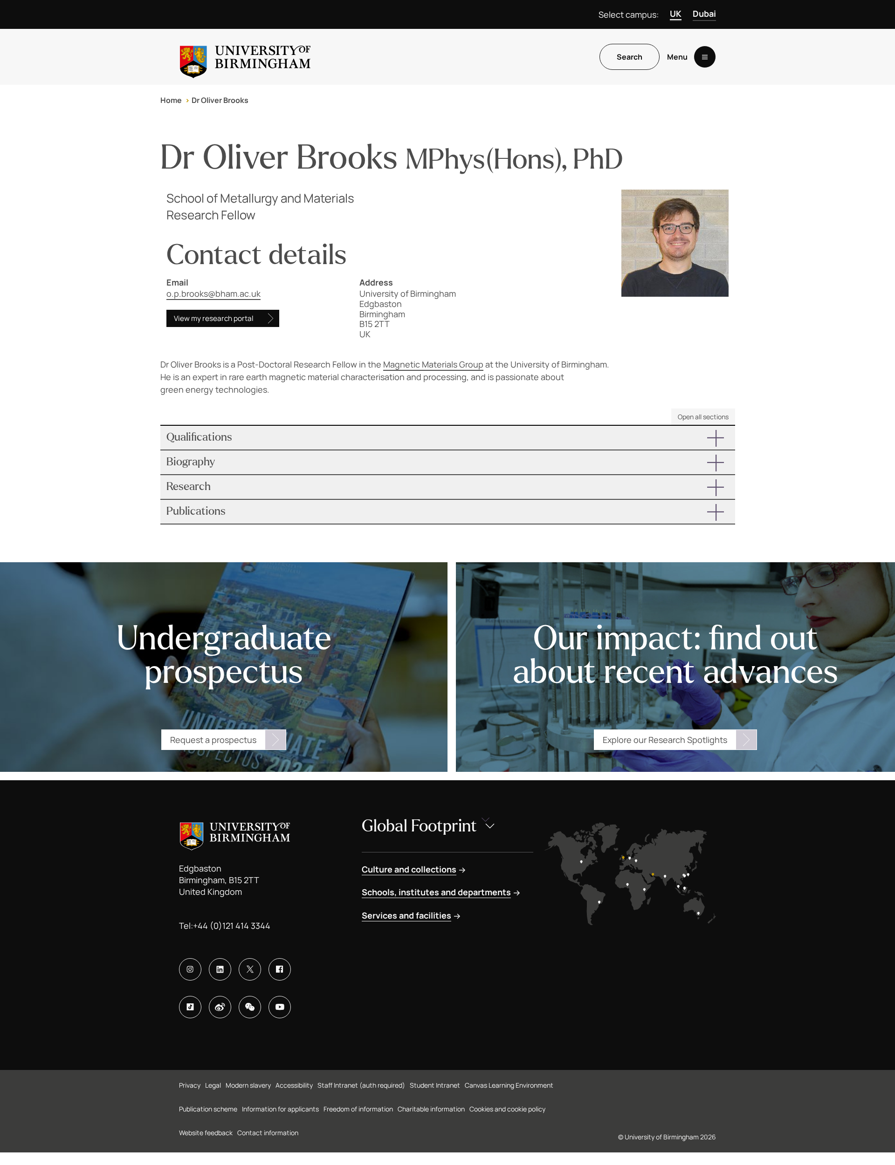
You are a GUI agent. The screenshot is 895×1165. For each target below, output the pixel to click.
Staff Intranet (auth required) (361, 1085)
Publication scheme (208, 1108)
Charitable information (431, 1108)
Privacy (189, 1085)
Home (171, 100)
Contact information (267, 1132)
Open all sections (703, 416)
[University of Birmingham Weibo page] (220, 1007)
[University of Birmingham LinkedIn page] (220, 969)
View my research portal (214, 318)
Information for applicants (280, 1108)
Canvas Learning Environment (509, 1085)
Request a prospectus (213, 739)
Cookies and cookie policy (507, 1108)
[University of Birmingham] (245, 56)
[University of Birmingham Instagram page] (190, 969)
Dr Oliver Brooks (220, 100)
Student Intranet (435, 1085)
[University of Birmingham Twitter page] (250, 969)
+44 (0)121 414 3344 (231, 925)
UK (676, 13)
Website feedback (206, 1132)
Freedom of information (358, 1108)
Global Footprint (419, 826)
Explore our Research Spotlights (665, 739)
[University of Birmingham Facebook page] (279, 969)
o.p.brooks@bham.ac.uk (213, 293)
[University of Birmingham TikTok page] (190, 1007)
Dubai (704, 13)
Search (629, 57)
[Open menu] (705, 57)
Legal (213, 1085)
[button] (447, 438)
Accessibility (294, 1085)
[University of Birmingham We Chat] (250, 1007)
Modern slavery (248, 1085)
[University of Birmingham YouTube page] (279, 1007)
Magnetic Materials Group (433, 364)
